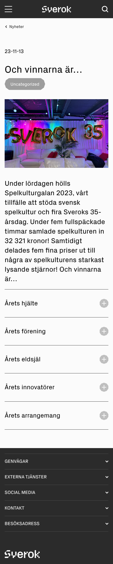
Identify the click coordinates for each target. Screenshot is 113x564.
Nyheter (16, 26)
